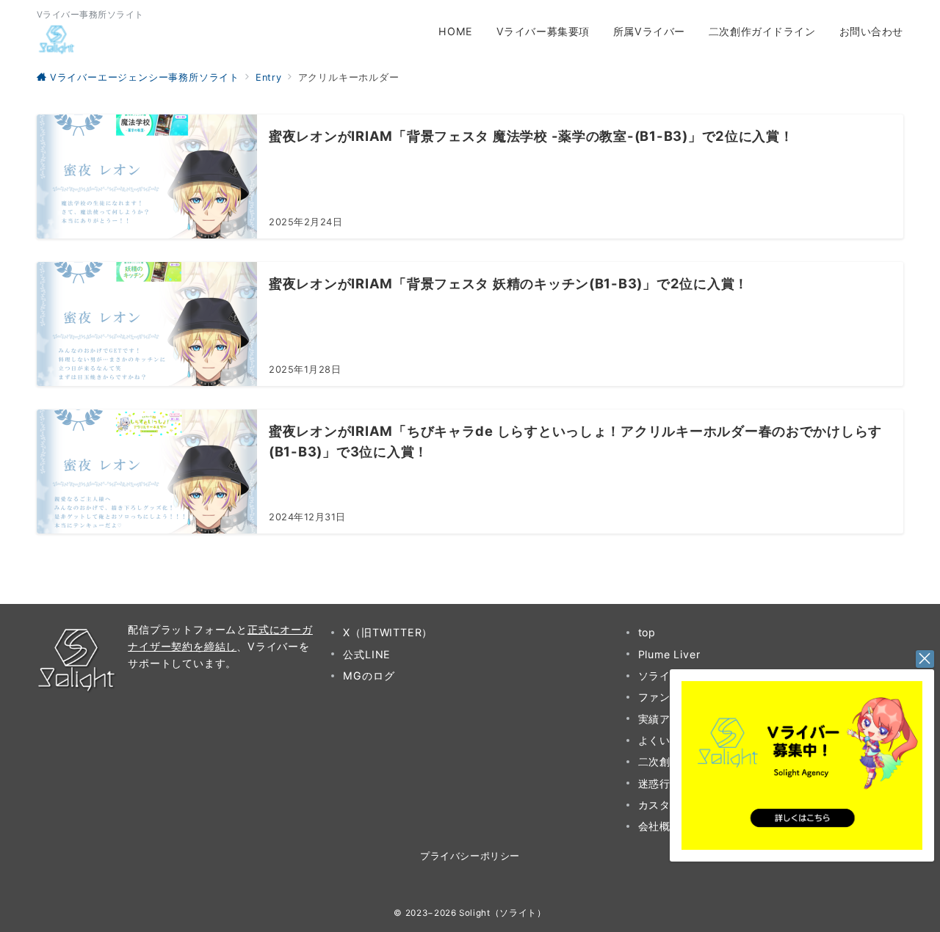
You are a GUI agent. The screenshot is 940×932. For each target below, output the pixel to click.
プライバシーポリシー (469, 856)
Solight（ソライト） (502, 913)
